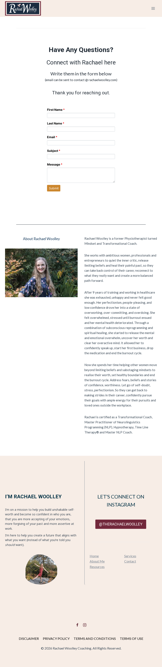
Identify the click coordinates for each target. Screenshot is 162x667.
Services (130, 556)
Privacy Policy (56, 638)
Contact (130, 561)
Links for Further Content (81, 447)
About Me (97, 561)
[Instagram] (84, 624)
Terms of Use (131, 638)
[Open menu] (153, 8)
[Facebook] (77, 624)
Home (94, 556)
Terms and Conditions (95, 638)
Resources (97, 567)
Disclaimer (29, 638)
